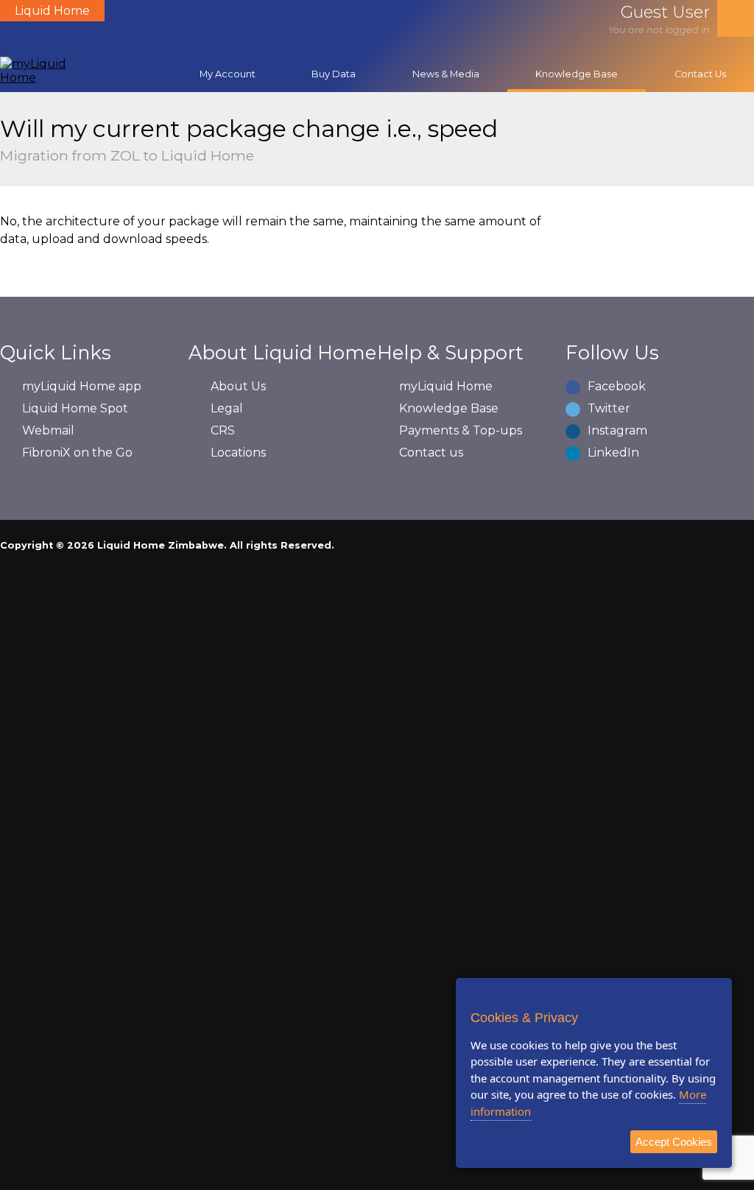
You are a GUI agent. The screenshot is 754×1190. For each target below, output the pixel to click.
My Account (228, 74)
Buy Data (333, 74)
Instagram (617, 430)
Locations (238, 453)
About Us (238, 386)
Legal (227, 408)
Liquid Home (52, 11)
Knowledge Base (576, 74)
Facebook (617, 386)
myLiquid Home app (81, 386)
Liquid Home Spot (75, 408)
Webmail (48, 430)
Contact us (431, 453)
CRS (223, 430)
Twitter (609, 408)
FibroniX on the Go (77, 453)
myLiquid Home (446, 386)
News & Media (445, 74)
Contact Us (700, 74)
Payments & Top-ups (460, 430)
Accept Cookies (673, 1142)
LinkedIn (613, 453)
